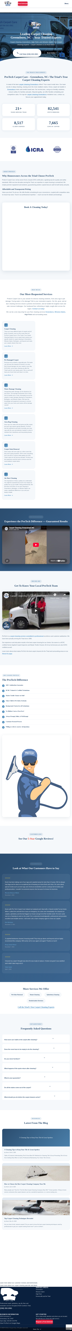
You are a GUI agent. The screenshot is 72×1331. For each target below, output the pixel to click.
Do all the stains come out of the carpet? (17, 1087)
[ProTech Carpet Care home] (8, 4)
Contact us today (38, 309)
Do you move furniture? (12, 1059)
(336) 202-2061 (6, 1308)
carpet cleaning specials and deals (25, 1285)
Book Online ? (52, 53)
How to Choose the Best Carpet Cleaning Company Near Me (25, 1184)
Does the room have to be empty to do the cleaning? (21, 1049)
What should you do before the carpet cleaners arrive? (22, 1097)
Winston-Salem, (60, 312)
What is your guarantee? (12, 1078)
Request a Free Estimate (44, 1322)
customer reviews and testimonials (25, 1283)
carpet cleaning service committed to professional (26, 636)
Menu (66, 3)
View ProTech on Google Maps (10, 1323)
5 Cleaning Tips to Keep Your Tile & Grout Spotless (22, 1150)
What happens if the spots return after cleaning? (20, 1068)
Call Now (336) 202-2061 (28, 54)
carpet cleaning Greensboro (28, 84)
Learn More (7, 346)
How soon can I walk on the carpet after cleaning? (20, 1039)
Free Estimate (23, 3)
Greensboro (11, 89)
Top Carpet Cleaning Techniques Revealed (18, 1218)
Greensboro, (49, 312)
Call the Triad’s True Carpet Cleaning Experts (36, 1007)
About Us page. (7, 653)
